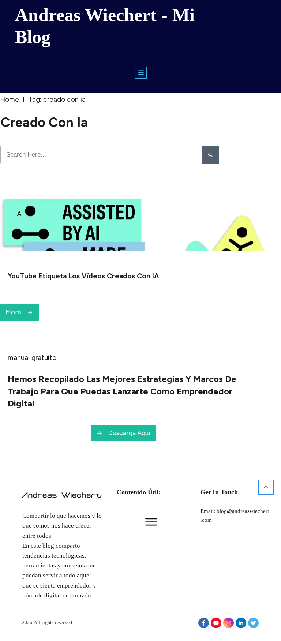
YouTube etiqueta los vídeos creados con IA (83, 276)
